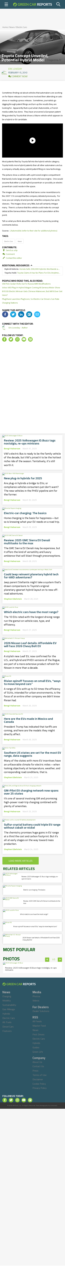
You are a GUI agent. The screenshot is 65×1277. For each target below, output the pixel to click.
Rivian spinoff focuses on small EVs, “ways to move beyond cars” (32, 682)
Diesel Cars (8, 1026)
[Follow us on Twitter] (11, 339)
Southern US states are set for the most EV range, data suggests (32, 754)
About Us (37, 1062)
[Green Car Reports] (32, 4)
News (12, 27)
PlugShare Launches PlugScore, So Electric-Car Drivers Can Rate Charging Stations (30, 301)
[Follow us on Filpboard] (30, 339)
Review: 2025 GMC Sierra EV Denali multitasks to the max (27, 542)
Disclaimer (37, 1079)
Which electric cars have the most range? (31, 611)
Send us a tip (11, 250)
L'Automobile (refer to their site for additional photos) (33, 231)
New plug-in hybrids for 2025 (23, 478)
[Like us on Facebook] (4, 339)
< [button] (47, 960)
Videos (35, 1000)
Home (5, 27)
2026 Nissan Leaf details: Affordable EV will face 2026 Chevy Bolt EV (30, 645)
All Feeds (37, 1021)
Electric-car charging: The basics (25, 513)
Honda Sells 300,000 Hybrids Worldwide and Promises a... (32, 269)
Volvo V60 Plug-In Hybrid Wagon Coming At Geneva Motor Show (31, 287)
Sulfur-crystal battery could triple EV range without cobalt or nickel (32, 826)
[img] (5, 314)
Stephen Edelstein (13, 599)
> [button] (60, 960)
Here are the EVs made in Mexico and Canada (28, 720)
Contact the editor (13, 258)
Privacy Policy (39, 1088)
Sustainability (9, 1005)
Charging (6, 996)
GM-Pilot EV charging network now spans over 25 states (31, 792)
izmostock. (54, 1105)
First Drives (38, 1034)
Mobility (6, 1000)
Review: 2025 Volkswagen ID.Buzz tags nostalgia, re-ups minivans (29, 442)
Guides (35, 1047)
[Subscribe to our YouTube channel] (24, 339)
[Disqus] (32, 388)
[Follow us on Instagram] (17, 339)
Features (7, 1031)
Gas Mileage (8, 1009)
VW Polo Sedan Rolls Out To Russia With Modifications (26, 284)
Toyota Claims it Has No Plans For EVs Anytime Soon (32, 273)
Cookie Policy (39, 1083)
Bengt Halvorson (12, 448)
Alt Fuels (6, 1022)
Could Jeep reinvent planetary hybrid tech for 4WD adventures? (31, 576)
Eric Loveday (15, 68)
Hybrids (6, 1013)
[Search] (58, 4)
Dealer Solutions (40, 1011)
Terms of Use (39, 1075)
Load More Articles (20, 860)
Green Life (37, 1051)
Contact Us (38, 1066)
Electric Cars (21, 27)
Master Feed (39, 1025)
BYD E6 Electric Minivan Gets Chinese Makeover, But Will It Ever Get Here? (32, 293)
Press (35, 1070)
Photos (36, 996)
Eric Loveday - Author (18, 328)
